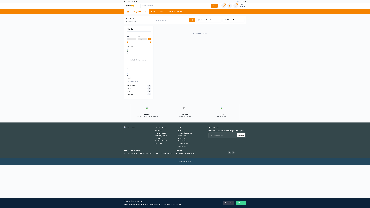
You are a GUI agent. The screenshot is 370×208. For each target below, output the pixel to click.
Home (153, 12)
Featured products (160, 133)
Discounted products (174, 12)
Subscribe (241, 135)
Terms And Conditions (185, 133)
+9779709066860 (131, 1)
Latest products (160, 138)
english (242, 1)
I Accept (241, 203)
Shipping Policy (182, 146)
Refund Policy (182, 138)
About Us (181, 130)
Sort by (203, 20)
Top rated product (161, 141)
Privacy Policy (182, 136)
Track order (158, 143)
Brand (161, 12)
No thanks (228, 203)
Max (139, 36)
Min (128, 36)
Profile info (158, 130)
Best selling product (161, 136)
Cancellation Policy (184, 143)
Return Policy (182, 141)
